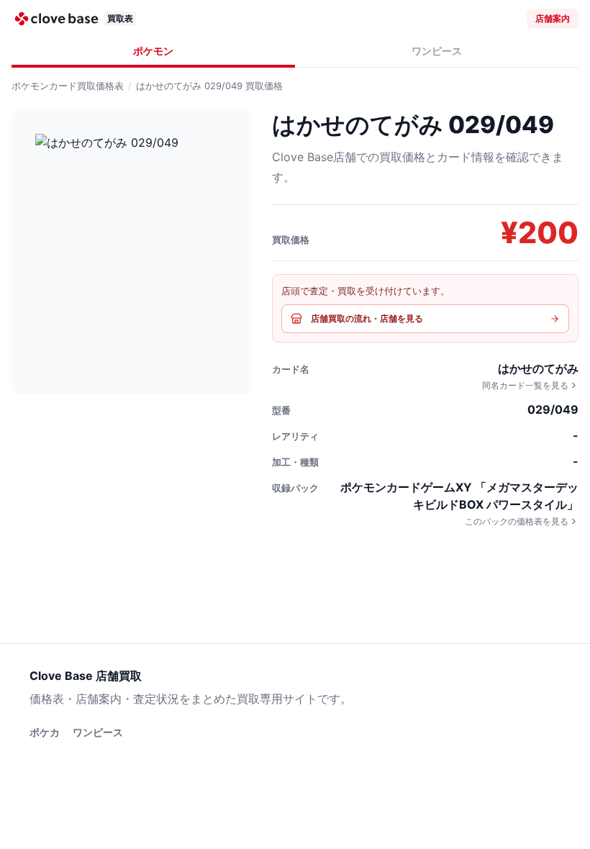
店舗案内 (552, 18)
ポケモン (153, 51)
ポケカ (45, 732)
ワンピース (437, 51)
